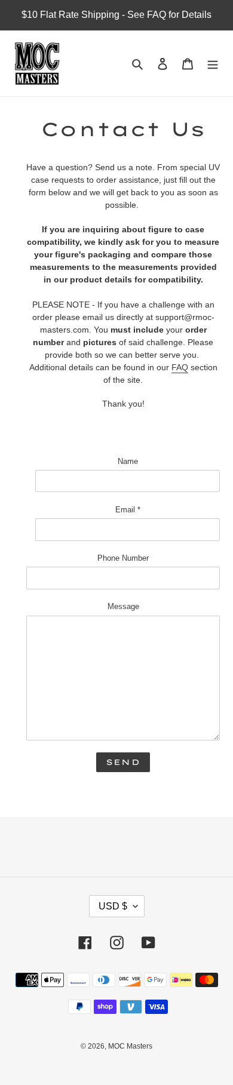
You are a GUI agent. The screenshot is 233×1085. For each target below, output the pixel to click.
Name (128, 461)
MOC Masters (130, 1046)
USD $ (113, 906)
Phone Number (123, 558)
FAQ (179, 367)
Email (127, 509)
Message (123, 606)
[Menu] (212, 63)
